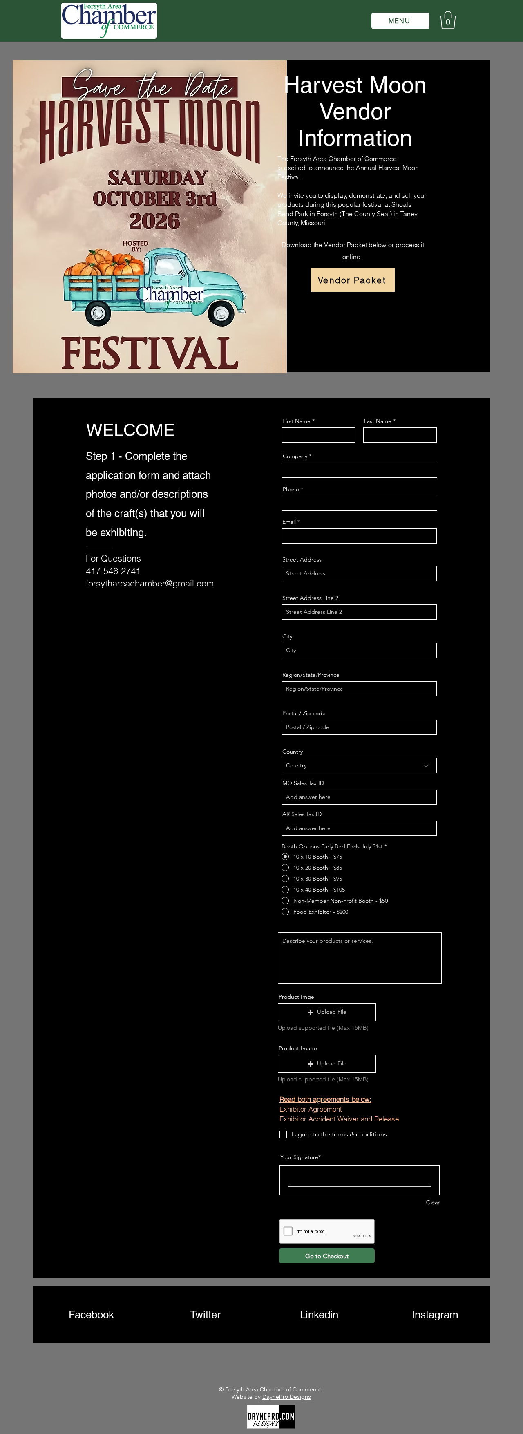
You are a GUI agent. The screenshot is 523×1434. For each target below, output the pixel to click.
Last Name (377, 421)
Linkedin (319, 1315)
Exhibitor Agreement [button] (310, 1109)
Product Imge (296, 997)
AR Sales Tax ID (302, 814)
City (287, 636)
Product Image (298, 1048)
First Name (296, 421)
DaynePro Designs (286, 1396)
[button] (400, 21)
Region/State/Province (311, 675)
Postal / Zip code (304, 713)
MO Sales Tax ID (303, 783)
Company (295, 456)
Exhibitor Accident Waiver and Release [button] (339, 1118)
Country (292, 751)
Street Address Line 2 (310, 598)
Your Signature (299, 1157)
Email (289, 522)
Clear (433, 1202)
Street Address (302, 559)
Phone (291, 489)
